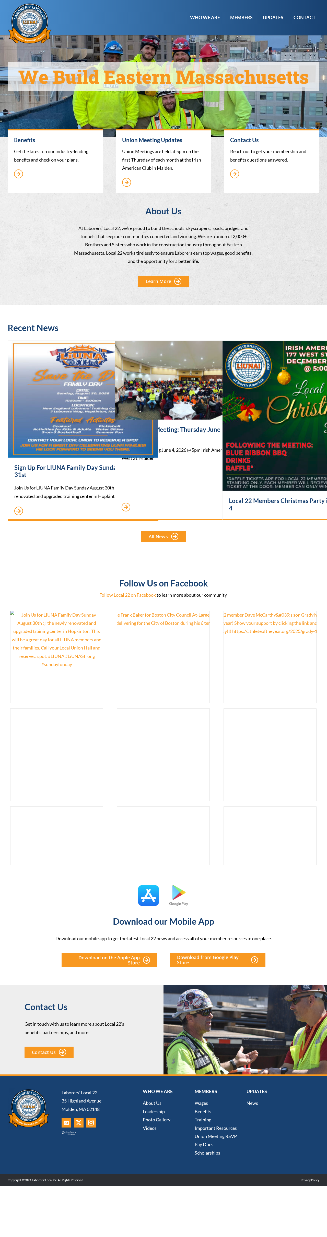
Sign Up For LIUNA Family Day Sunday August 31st (77, 471)
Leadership (154, 1111)
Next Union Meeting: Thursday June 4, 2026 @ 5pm (185, 433)
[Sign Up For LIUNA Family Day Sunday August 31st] (83, 399)
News (252, 1103)
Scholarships (207, 1153)
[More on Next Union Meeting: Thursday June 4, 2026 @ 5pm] (126, 508)
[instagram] (91, 1123)
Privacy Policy (310, 1180)
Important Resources (216, 1128)
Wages (201, 1103)
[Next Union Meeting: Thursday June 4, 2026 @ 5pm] (190, 380)
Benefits (203, 1111)
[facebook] (66, 1123)
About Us (152, 1103)
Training (203, 1119)
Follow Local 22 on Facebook (127, 595)
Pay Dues (204, 1144)
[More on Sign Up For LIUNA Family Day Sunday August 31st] (18, 511)
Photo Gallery (156, 1119)
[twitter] (79, 1123)
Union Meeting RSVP (216, 1136)
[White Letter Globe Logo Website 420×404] (30, 5)
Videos (150, 1128)
